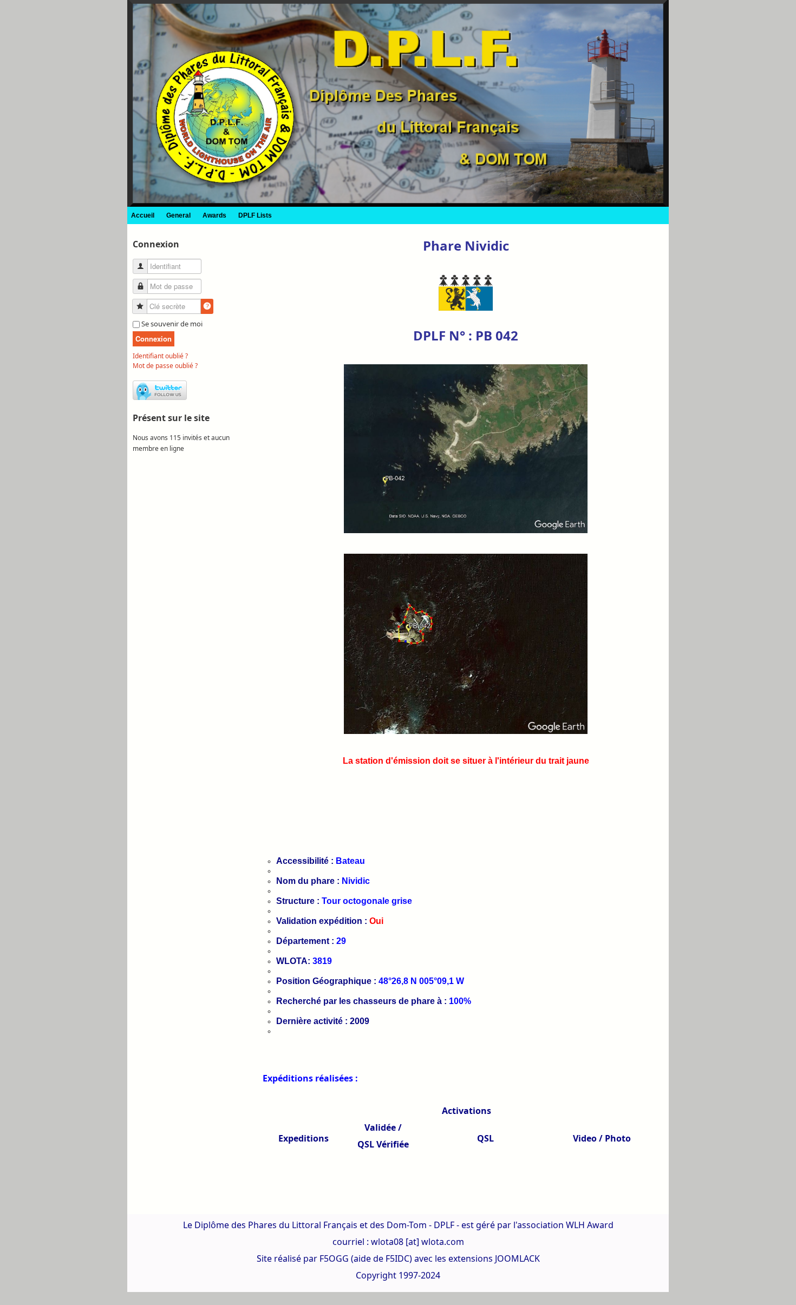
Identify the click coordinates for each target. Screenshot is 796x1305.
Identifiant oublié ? (160, 355)
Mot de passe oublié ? (165, 365)
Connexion (153, 338)
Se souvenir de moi (172, 324)
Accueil (142, 215)
